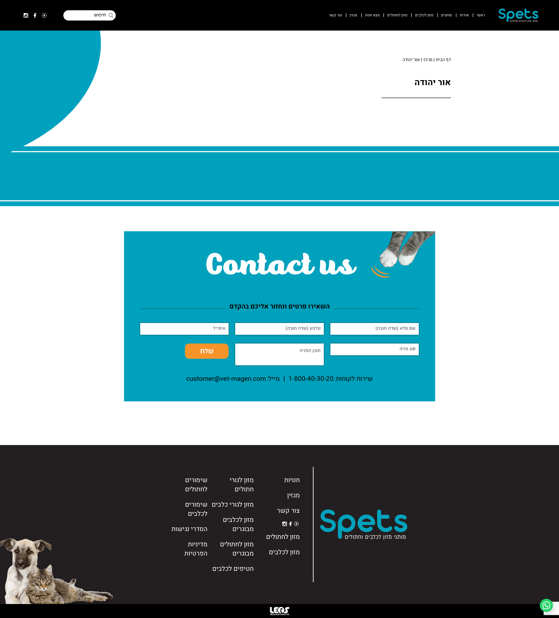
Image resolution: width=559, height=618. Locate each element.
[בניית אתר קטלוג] (279, 611)
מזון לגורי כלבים (233, 504)
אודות (464, 15)
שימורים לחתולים (196, 484)
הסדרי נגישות (189, 529)
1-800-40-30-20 (310, 379)
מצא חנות (372, 15)
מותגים (446, 15)
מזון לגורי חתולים (241, 484)
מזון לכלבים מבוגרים (238, 524)
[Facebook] (35, 15)
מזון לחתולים (397, 15)
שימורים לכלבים (196, 509)
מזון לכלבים (424, 15)
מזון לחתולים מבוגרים (237, 549)
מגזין (353, 15)
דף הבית (443, 60)
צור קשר (335, 15)
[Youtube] (44, 15)
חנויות (292, 480)
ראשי (481, 15)
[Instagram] (26, 15)
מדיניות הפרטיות (195, 549)
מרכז (427, 60)
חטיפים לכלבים (233, 569)
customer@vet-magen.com (226, 379)
